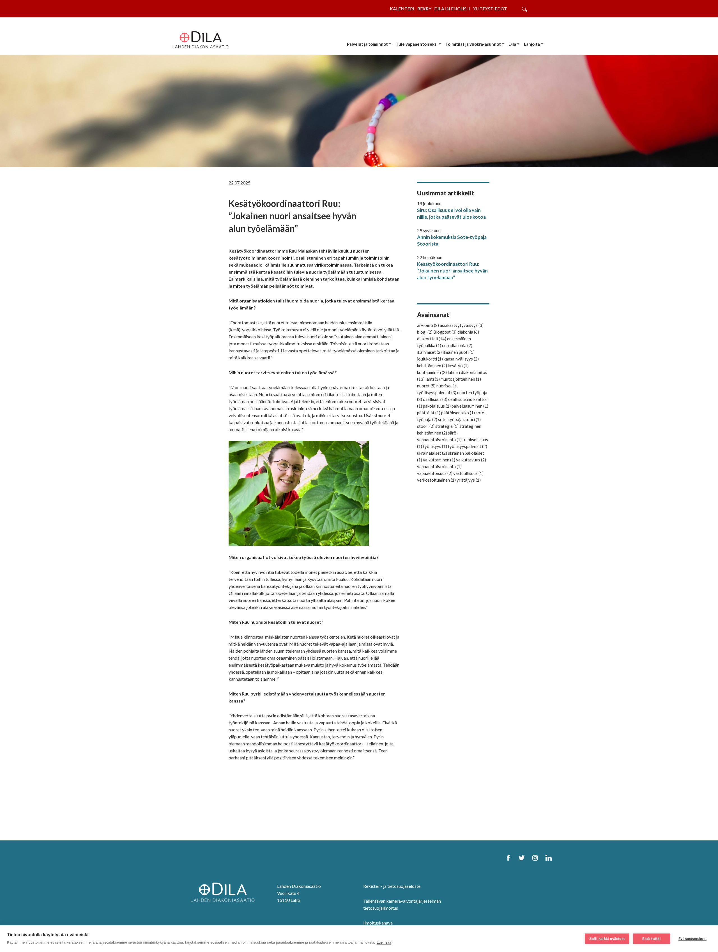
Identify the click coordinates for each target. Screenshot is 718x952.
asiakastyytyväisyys (462, 325)
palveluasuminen (470, 405)
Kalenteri (402, 8)
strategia (447, 426)
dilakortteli (431, 338)
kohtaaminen (432, 372)
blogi (424, 331)
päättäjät (428, 412)
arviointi (428, 325)
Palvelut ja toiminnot (367, 44)
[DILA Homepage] (223, 891)
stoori (425, 426)
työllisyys (435, 446)
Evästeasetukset (692, 939)
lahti (432, 379)
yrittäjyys (469, 479)
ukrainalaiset (432, 453)
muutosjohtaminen (461, 379)
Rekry (424, 8)
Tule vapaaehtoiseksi (417, 44)
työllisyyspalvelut (467, 446)
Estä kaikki (651, 939)
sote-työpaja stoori (459, 419)
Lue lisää (384, 942)
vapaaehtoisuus (434, 473)
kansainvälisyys (461, 358)
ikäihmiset (429, 352)
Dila (512, 44)
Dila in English (452, 8)
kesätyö (458, 365)
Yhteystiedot (490, 8)
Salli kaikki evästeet (607, 939)
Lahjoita (532, 44)
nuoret (426, 385)
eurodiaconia (457, 345)
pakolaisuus (437, 405)
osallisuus (435, 399)
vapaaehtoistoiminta (439, 466)
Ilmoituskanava (378, 922)
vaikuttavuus (471, 459)
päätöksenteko (458, 412)
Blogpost (445, 331)
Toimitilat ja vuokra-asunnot (473, 44)
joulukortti (430, 358)
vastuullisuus (468, 473)
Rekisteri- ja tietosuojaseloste (391, 886)
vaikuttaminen (439, 459)
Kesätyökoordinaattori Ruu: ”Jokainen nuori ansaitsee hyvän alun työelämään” (452, 270)
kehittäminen (432, 365)
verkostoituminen (436, 479)
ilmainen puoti (459, 352)
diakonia (468, 331)
